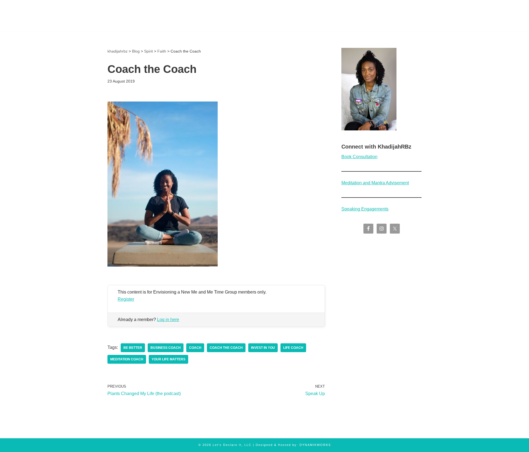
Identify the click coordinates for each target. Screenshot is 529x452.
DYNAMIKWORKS (315, 444)
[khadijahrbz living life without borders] (128, 15)
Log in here (168, 319)
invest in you (263, 348)
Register (126, 299)
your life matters (168, 359)
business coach (165, 348)
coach (195, 348)
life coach (293, 348)
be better (132, 348)
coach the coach (226, 348)
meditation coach (126, 359)
